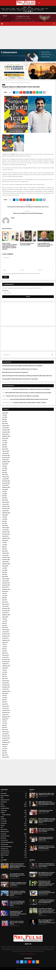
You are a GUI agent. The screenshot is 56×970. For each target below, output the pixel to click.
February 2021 (5, 553)
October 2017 (5, 638)
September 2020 (6, 563)
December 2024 (6, 455)
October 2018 (5, 612)
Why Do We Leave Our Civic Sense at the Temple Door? (15, 372)
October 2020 (5, 561)
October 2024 (5, 459)
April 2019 (4, 599)
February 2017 (5, 655)
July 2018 (4, 619)
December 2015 (6, 685)
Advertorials (4, 793)
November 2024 (6, 457)
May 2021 (4, 546)
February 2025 (5, 451)
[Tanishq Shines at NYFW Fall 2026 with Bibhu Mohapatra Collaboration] (33, 839)
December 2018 (6, 608)
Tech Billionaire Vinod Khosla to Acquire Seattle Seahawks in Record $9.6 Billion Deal (46, 901)
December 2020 (6, 557)
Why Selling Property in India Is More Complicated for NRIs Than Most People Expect (46, 874)
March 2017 (5, 653)
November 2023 (6, 483)
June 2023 (4, 493)
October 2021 (5, 536)
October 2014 (5, 714)
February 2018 (5, 629)
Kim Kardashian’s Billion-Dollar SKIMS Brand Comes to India (46, 794)
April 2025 (4, 447)
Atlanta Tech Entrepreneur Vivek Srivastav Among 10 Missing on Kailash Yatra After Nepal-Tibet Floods (27, 375)
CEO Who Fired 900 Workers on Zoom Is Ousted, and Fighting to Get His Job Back (46, 865)
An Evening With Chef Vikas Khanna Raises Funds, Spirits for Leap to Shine (20, 379)
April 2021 (4, 549)
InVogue (42, 8)
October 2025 (5, 434)
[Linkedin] (25, 961)
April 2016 (4, 676)
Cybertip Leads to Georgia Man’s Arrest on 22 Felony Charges (17, 922)
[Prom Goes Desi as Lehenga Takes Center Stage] (33, 812)
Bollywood (25, 9)
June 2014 (4, 723)
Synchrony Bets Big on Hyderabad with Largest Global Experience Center (46, 892)
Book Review (4, 802)
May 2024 (4, 470)
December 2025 (6, 429)
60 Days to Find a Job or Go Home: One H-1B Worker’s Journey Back (22, 396)
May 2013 (4, 750)
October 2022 (5, 510)
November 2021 (6, 534)
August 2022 (5, 515)
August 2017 (5, 642)
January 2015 (5, 708)
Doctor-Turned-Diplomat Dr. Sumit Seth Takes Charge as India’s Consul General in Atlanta (17, 903)
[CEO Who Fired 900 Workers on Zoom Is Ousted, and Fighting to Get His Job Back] (33, 865)
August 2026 (5, 412)
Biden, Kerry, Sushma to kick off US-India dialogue (28, 213)
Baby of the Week (5, 795)
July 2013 (4, 746)
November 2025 (6, 432)
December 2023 (6, 481)
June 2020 (4, 570)
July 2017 (4, 644)
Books (28, 8)
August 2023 (5, 489)
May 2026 (4, 419)
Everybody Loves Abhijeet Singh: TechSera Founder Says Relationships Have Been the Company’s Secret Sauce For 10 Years (46, 911)
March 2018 (5, 627)
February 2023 (5, 502)
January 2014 (5, 733)
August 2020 (5, 565)
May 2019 (4, 597)
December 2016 (6, 659)
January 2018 (5, 631)
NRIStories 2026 (40, 9)
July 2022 (4, 517)
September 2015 (6, 691)
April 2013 (4, 753)
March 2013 (5, 755)
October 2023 (5, 485)
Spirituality (3, 838)
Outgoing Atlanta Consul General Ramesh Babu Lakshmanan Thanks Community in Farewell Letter (18, 913)
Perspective (23, 8)
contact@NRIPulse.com (30, 953)
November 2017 (6, 636)
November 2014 (6, 712)
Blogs (2, 797)
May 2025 (4, 444)
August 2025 (5, 438)
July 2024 (4, 466)
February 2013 (5, 757)
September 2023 (6, 487)
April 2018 (4, 625)
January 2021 (5, 555)
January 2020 (5, 580)
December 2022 (6, 506)
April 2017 (4, 651)
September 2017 (6, 640)
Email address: (5, 290)
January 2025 (5, 453)
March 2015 (5, 704)
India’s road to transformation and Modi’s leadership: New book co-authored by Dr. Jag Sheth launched (9, 246)
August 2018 (5, 617)
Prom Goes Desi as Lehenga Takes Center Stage (45, 811)
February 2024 (5, 476)
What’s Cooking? (12, 9)
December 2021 (6, 531)
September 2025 (6, 436)
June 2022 (4, 519)
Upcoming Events (5, 850)
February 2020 (5, 578)
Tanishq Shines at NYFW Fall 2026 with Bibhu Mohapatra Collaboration (45, 839)
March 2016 (5, 678)
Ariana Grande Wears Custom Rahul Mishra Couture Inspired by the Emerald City (46, 847)
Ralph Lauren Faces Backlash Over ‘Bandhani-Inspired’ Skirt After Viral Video (46, 830)
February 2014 (5, 731)
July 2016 (4, 670)
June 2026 (4, 417)
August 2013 (5, 744)
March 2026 (5, 423)
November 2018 (6, 610)
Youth (2, 857)
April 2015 (4, 701)
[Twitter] (25, 11)
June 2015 (4, 697)
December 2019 (6, 583)
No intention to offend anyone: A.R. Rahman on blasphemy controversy (28, 206)
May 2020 (4, 572)
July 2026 (4, 415)
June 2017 (4, 646)
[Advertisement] (28, 37)
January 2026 (5, 427)
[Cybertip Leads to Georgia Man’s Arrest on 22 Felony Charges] (5, 923)
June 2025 (4, 442)
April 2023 (4, 497)
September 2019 (6, 589)
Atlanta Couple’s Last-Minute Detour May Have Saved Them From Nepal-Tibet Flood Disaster (17, 893)
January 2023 (5, 504)
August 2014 (5, 719)
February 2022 (5, 527)
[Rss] (37, 961)
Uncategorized (4, 848)
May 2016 (4, 674)
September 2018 (6, 614)
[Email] (30, 11)
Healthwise (3, 818)
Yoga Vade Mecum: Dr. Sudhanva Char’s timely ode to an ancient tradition (45, 245)
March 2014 (5, 729)
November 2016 (6, 661)
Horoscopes (4, 821)
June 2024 (4, 468)
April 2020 (4, 574)
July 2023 (4, 491)
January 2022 (5, 529)
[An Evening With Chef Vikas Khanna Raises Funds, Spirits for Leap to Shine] (5, 875)
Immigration (37, 8)
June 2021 (4, 544)
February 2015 (5, 706)
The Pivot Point (5, 9)
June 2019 (4, 595)
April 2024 (4, 472)
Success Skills (4, 840)
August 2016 (5, 667)
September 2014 (6, 716)
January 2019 (5, 606)
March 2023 (5, 500)
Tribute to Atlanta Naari (6, 846)
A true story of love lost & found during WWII (27, 244)
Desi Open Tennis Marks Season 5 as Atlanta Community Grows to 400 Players (31, 389)
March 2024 (5, 474)
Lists (2, 827)
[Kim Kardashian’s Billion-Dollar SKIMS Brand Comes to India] (33, 795)
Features (18, 8)
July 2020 (4, 568)
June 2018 (4, 621)
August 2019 (5, 591)
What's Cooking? (5, 855)
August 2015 (5, 693)
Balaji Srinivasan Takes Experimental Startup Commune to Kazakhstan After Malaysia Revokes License (46, 883)
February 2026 (5, 425)
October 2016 (5, 663)
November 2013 (6, 738)
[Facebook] (17, 961)
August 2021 (5, 540)
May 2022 (4, 521)
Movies (46, 8)
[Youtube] (28, 11)
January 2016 (5, 682)
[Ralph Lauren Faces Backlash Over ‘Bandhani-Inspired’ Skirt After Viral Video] (33, 830)
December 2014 (6, 710)
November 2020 (6, 559)
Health (32, 8)
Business (13, 8)
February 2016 (5, 680)
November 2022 (6, 508)
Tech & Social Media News (7, 842)
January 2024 (5, 478)
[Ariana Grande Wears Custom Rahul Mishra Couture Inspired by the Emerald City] (33, 848)
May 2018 (4, 623)
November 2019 (6, 585)
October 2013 (5, 740)
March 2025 (5, 449)
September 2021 (6, 538)
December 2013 (6, 735)
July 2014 (4, 721)
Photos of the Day (6, 814)
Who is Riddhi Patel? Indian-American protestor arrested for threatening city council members (28, 392)
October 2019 (5, 587)
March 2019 (5, 602)
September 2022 (6, 512)
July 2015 (4, 695)
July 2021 (4, 542)
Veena (4, 88)
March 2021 (5, 551)
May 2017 (4, 648)
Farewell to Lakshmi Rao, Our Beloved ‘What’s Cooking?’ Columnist (30, 402)
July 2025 (4, 440)
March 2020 (5, 576)
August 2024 (5, 463)
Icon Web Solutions (36, 968)
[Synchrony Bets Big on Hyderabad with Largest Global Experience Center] (33, 893)
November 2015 (6, 687)
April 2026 (4, 421)
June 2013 (4, 748)
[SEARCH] (52, 354)
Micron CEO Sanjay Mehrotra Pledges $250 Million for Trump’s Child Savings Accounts (46, 921)
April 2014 (4, 727)
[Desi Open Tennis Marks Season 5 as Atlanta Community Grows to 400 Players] (5, 884)
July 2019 (4, 593)
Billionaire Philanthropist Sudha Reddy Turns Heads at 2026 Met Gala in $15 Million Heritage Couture (46, 820)
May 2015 (4, 699)
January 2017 (5, 657)
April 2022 (4, 523)
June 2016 (4, 672)
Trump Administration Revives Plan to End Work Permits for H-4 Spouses (20, 369)
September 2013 (6, 742)
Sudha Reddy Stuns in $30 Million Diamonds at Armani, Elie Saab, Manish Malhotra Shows (46, 803)
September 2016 (6, 665)
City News (3, 8)
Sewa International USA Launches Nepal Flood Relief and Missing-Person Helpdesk (22, 365)
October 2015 (5, 689)
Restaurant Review (32, 9)
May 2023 (4, 495)
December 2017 (6, 633)
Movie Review (4, 829)
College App (19, 9)
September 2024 (6, 461)
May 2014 (4, 725)
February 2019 (5, 604)
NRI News (8, 8)
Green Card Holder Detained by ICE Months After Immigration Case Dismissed (29, 399)
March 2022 (5, 525)
